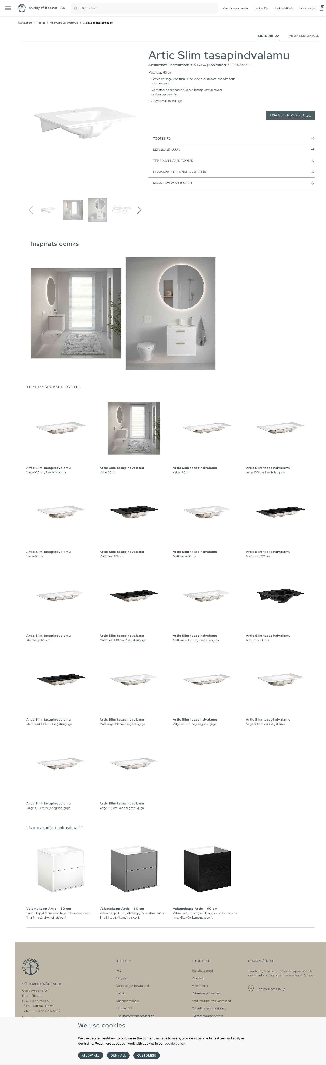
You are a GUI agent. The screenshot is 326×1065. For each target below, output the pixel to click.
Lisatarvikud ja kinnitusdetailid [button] (179, 172)
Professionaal (304, 36)
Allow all (90, 1055)
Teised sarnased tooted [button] (173, 161)
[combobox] (149, 8)
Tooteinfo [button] (162, 138)
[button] (139, 210)
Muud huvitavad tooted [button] (172, 183)
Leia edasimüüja (166, 150)
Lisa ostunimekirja (288, 115)
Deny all (118, 1055)
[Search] (76, 8)
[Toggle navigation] (7, 8)
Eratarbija (269, 36)
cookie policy (175, 1043)
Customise (146, 1055)
